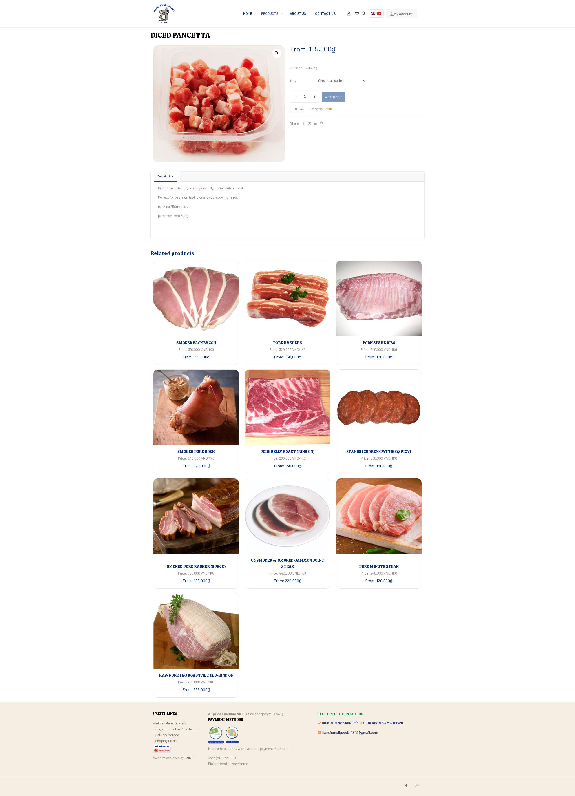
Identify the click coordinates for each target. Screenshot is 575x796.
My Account (403, 13)
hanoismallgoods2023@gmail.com (350, 732)
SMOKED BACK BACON (196, 342)
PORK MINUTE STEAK (379, 566)
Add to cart (333, 96)
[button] (276, 53)
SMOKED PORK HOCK (196, 451)
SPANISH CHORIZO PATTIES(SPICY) (378, 451)
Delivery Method (167, 735)
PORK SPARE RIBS (379, 342)
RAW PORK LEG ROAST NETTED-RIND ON (196, 675)
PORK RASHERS (287, 342)
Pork (328, 109)
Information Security (170, 723)
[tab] (165, 176)
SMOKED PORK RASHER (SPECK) (196, 566)
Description (165, 176)
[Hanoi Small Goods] (164, 13)
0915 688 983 (374, 723)
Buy (293, 80)
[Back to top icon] (417, 785)
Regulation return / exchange (176, 729)
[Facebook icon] (406, 785)
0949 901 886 (333, 723)
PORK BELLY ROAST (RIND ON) (287, 451)
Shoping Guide (166, 740)
